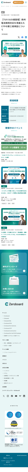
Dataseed (6, 318)
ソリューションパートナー (10, 352)
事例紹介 (4, 356)
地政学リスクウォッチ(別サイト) (11, 335)
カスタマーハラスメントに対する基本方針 (8, 461)
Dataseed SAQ (7, 321)
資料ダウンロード (18, 2)
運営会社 (8, 455)
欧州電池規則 (5, 34)
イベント (7, 6)
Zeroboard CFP (8, 328)
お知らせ (4, 363)
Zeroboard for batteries (10, 326)
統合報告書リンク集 (9, 378)
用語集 (5, 380)
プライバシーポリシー (8, 464)
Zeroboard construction (10, 331)
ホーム (2, 6)
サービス (4, 312)
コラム (5, 373)
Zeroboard (6, 316)
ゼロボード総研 (7, 345)
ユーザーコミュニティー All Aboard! (11, 390)
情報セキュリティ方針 (8, 458)
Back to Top (15, 405)
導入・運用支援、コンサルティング (12, 343)
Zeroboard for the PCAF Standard (12, 333)
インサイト (6, 370)
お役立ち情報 (5, 367)
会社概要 (4, 387)
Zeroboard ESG (8, 323)
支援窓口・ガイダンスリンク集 (11, 375)
